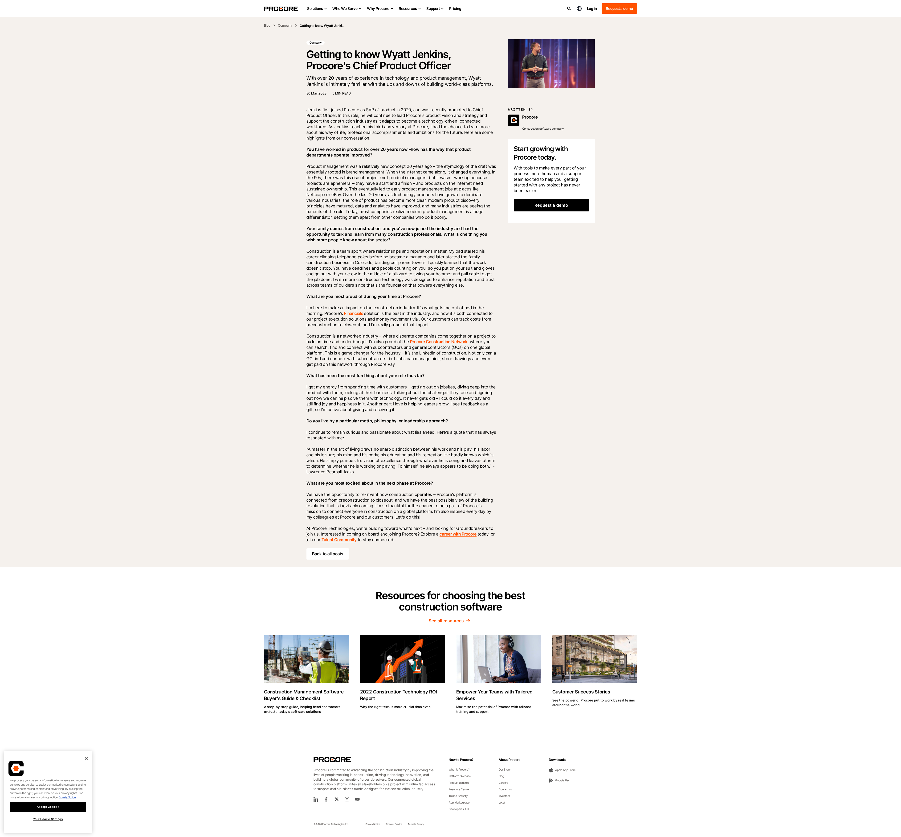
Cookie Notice (67, 797)
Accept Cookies (48, 806)
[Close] (86, 758)
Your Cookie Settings (48, 819)
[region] (48, 792)
